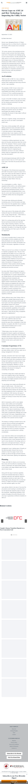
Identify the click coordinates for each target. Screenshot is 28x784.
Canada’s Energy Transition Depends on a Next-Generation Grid (12, 529)
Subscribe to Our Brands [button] (14, 753)
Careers (14, 734)
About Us (14, 728)
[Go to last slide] (2, 521)
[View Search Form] (1, 2)
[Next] (26, 521)
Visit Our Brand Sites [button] (14, 757)
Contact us (14, 748)
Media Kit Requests (14, 746)
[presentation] (14, 517)
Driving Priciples (14, 730)
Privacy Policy (14, 742)
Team (14, 732)
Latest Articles (5, 8)
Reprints (14, 740)
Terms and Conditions (14, 744)
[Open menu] (26, 3)
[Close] (27, 774)
